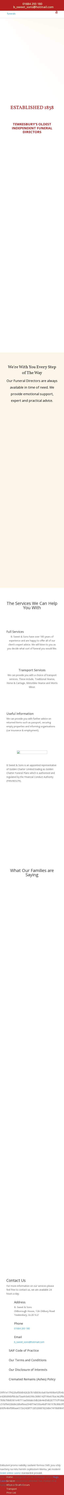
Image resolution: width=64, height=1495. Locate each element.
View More (32, 659)
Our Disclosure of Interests (28, 1370)
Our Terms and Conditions (27, 1360)
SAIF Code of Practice (24, 1350)
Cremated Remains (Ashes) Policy (32, 1379)
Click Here (32, 839)
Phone (18, 1323)
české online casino (10, 1473)
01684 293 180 (32, 4)
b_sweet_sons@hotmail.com (29, 1342)
